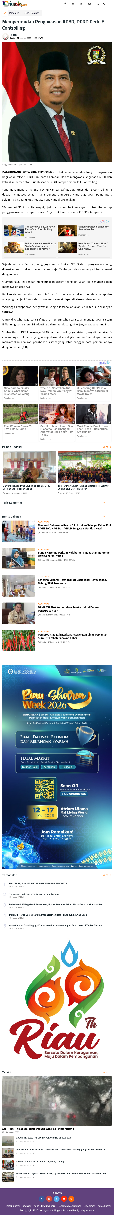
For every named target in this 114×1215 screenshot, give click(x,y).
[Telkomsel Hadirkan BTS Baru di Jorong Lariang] (8, 1165)
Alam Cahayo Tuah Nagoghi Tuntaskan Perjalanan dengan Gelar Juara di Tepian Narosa (55, 925)
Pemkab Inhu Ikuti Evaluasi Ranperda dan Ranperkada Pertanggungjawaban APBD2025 (60, 1149)
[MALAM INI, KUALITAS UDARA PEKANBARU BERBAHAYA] (8, 1141)
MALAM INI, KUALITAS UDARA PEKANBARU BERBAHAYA (38, 883)
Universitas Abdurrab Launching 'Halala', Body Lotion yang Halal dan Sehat (26, 487)
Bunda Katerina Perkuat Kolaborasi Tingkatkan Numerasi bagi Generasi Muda (74, 554)
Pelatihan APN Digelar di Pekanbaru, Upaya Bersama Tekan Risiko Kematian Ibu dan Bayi (56, 904)
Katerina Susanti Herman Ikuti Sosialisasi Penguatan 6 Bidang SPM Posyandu (72, 581)
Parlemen (14, 13)
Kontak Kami (104, 1206)
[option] (29, 474)
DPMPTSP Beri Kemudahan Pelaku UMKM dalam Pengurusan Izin (68, 608)
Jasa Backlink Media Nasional (37, 1186)
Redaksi (14, 34)
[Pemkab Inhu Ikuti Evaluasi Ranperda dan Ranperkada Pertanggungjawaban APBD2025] (8, 1153)
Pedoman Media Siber (69, 1206)
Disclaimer (89, 1206)
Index (106, 447)
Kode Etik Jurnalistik (44, 1206)
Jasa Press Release (10, 1186)
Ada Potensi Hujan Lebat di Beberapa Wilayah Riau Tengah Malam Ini (38, 1128)
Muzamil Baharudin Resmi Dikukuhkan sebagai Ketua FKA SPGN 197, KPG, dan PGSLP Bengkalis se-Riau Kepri (74, 526)
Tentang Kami (13, 1206)
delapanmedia (87, 1210)
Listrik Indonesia (12, 354)
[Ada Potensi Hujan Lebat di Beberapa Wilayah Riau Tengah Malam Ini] (57, 1101)
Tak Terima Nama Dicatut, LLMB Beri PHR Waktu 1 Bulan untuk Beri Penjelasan (83, 487)
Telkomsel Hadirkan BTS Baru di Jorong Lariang (34, 894)
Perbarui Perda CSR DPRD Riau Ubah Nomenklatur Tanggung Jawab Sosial (48, 914)
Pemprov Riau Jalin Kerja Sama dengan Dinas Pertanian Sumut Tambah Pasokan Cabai (72, 636)
